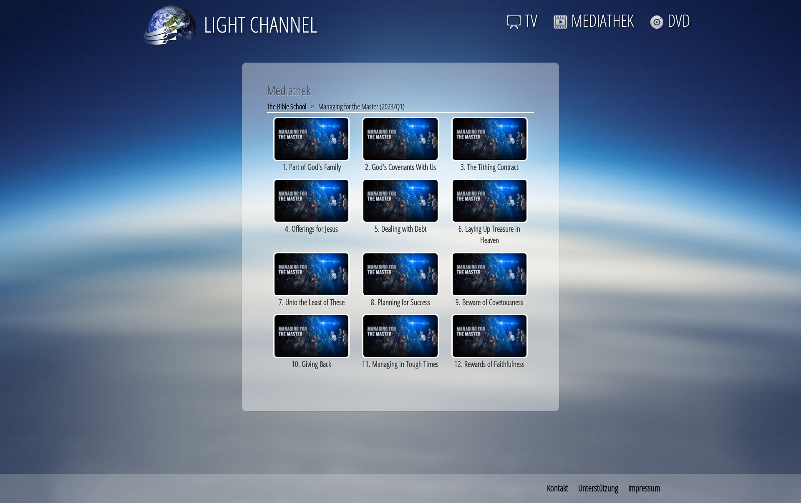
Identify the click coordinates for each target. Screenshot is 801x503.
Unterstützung (598, 488)
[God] (400, 138)
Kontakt (557, 488)
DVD (679, 20)
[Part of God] (311, 138)
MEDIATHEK (602, 20)
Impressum (644, 488)
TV (531, 20)
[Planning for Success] (400, 273)
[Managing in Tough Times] (400, 335)
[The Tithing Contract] (489, 138)
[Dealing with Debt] (400, 199)
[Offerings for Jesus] (311, 199)
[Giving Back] (311, 335)
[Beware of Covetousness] (489, 273)
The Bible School (286, 106)
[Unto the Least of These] (311, 273)
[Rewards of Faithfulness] (489, 335)
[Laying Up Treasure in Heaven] (489, 199)
